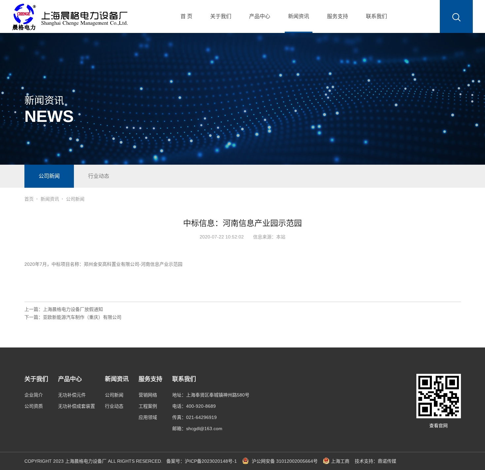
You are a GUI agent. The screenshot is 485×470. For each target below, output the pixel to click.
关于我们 (220, 16)
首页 (29, 199)
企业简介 (33, 395)
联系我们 (376, 16)
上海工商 (340, 461)
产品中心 (259, 16)
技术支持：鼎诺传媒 (375, 461)
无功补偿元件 (72, 395)
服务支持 (337, 16)
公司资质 (33, 406)
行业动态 (98, 176)
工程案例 (148, 406)
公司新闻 (49, 176)
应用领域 (148, 417)
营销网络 (148, 395)
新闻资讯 (298, 16)
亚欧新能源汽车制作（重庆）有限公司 (82, 317)
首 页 (186, 16)
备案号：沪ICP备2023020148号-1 (201, 461)
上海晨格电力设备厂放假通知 (73, 309)
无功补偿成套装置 (76, 406)
